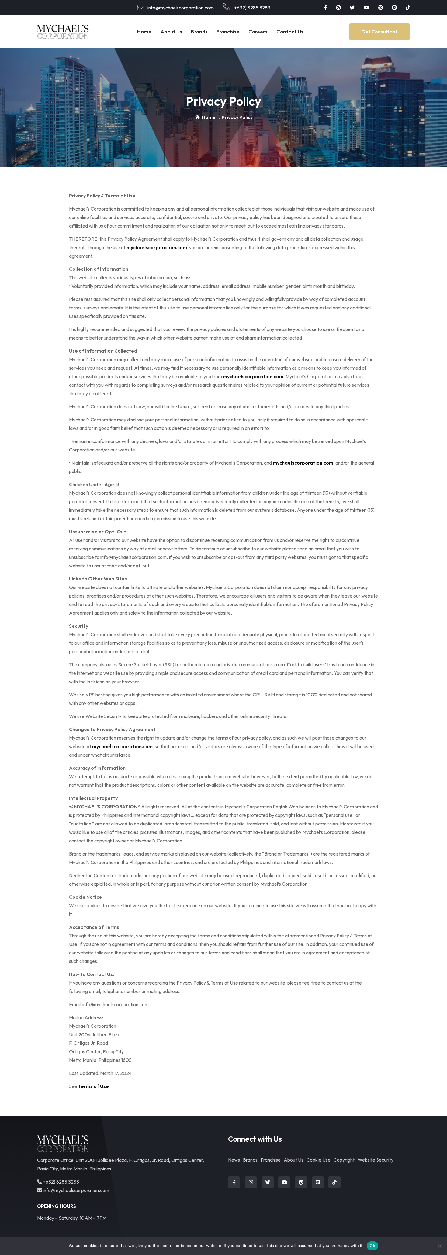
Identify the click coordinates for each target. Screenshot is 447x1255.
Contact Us (289, 31)
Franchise (228, 31)
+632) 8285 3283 (251, 8)
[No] (439, 1246)
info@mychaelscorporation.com (75, 1190)
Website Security (375, 1160)
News (234, 1160)
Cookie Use (319, 1160)
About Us (171, 31)
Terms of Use (93, 1086)
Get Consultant (379, 32)
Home (144, 31)
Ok (372, 1245)
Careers (257, 31)
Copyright (344, 1160)
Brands (199, 31)
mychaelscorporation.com (156, 247)
